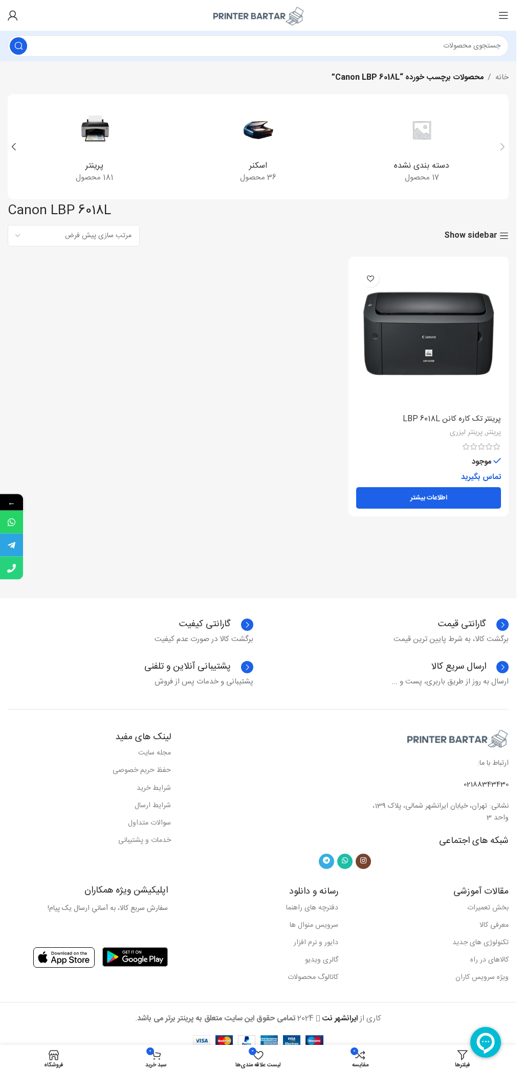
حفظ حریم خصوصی (142, 770)
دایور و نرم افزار (316, 943)
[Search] (18, 46)
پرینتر (493, 432)
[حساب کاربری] (13, 15)
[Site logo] (258, 15)
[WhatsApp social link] (345, 861)
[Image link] (457, 738)
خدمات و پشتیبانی (144, 840)
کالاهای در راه (489, 960)
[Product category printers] (94, 146)
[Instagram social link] (363, 861)
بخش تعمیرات (488, 908)
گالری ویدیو (321, 960)
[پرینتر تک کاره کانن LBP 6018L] (428, 336)
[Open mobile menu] (503, 15)
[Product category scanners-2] (258, 146)
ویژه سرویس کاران (482, 977)
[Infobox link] (216, 625)
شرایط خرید (154, 788)
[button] (502, 146)
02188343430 (486, 785)
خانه (502, 78)
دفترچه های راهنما (312, 908)
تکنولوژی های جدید (480, 943)
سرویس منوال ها (314, 925)
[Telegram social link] (326, 861)
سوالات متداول (149, 823)
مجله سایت (154, 753)
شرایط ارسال (153, 806)
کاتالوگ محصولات (313, 977)
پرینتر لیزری (466, 432)
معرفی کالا (494, 925)
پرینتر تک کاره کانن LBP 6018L (452, 419)
